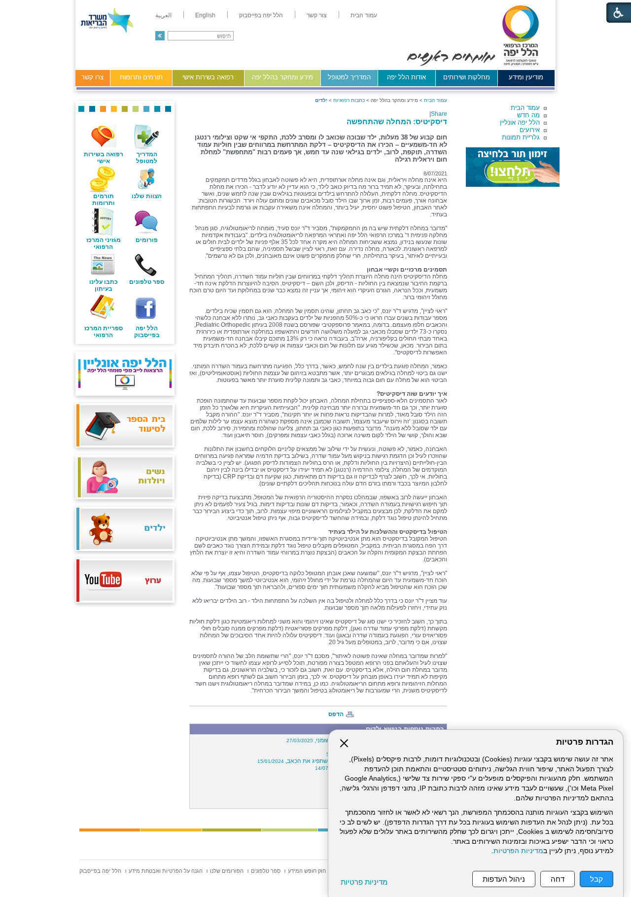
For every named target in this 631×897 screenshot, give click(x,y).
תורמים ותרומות (141, 77)
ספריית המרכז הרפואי (103, 332)
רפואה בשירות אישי (208, 77)
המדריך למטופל (349, 77)
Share (439, 113)
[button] (160, 35)
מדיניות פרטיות (364, 882)
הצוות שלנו (147, 196)
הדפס (336, 714)
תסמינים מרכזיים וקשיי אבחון (407, 269)
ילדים (321, 100)
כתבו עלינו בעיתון (103, 285)
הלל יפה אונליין (520, 122)
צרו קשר (92, 77)
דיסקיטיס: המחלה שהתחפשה (397, 121)
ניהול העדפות (504, 879)
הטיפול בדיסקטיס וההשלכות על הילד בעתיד (387, 531)
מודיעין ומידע (526, 77)
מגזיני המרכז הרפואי (103, 243)
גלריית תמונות (521, 137)
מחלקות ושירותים (466, 77)
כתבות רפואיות (349, 100)
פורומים (147, 240)
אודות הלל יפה (406, 77)
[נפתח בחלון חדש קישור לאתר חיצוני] (513, 167)
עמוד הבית (525, 107)
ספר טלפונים (146, 281)
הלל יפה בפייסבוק (147, 332)
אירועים (530, 130)
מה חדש (528, 115)
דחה (557, 879)
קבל (596, 879)
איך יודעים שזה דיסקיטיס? (412, 393)
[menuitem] (364, 15)
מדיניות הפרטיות (518, 851)
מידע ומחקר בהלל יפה (282, 77)
